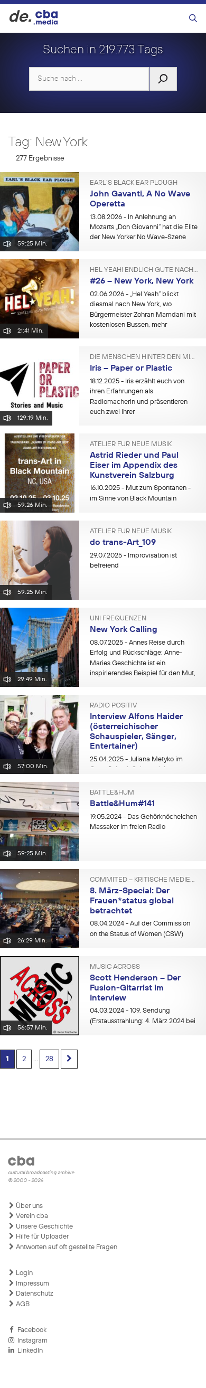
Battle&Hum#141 (122, 804)
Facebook (30, 1330)
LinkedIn (28, 1350)
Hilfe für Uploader (41, 1236)
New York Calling (123, 630)
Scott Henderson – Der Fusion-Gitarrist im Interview (135, 988)
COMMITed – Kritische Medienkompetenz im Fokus (144, 880)
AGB (22, 1304)
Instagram (31, 1340)
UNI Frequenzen (118, 619)
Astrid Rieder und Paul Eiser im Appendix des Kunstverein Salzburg (134, 465)
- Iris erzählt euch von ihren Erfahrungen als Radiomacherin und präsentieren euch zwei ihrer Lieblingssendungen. (139, 402)
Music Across (115, 967)
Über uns (28, 1206)
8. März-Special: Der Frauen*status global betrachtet (132, 901)
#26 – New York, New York (141, 281)
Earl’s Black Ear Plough (133, 183)
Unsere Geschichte (43, 1226)
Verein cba (31, 1216)
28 (49, 1059)
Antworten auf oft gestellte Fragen (65, 1247)
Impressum (31, 1283)
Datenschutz (33, 1293)
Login (23, 1273)
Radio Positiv (113, 706)
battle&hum (112, 793)
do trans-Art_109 (123, 543)
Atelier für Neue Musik (131, 444)
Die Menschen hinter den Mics (144, 357)
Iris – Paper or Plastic (131, 368)
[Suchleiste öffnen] (193, 18)
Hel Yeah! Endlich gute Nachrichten (144, 270)
